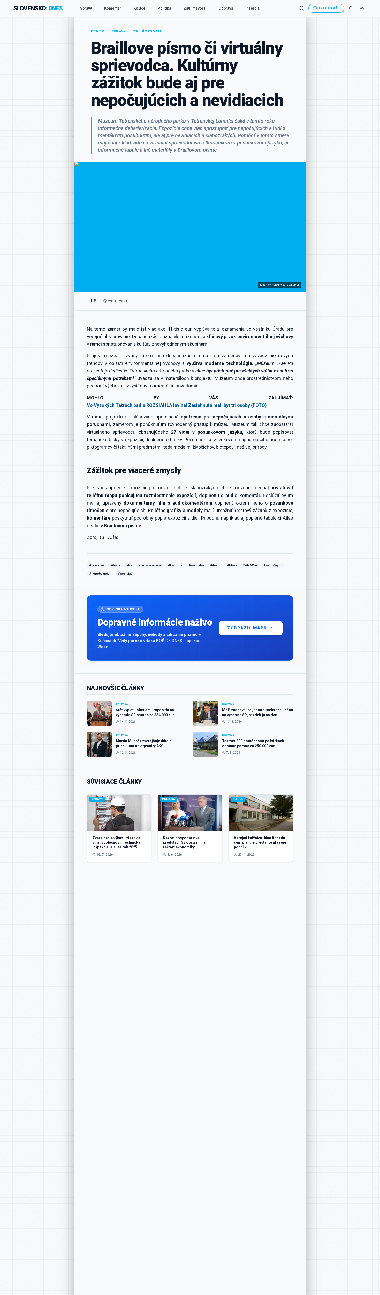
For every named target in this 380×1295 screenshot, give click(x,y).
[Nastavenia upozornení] (350, 8)
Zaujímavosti (195, 8)
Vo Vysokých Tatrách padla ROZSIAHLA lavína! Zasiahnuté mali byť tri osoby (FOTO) (177, 405)
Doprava (226, 8)
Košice (139, 8)
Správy (86, 8)
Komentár (112, 8)
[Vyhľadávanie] (301, 8)
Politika (164, 8)
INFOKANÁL (329, 8)
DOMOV (97, 31)
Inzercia (253, 8)
